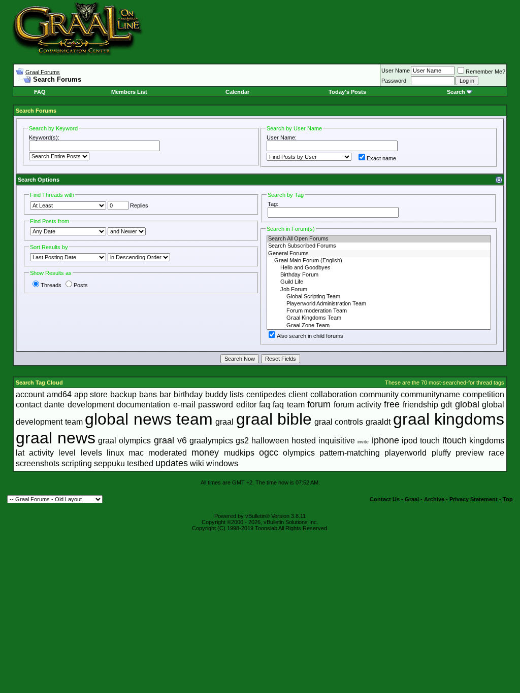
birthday (188, 394)
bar (165, 394)
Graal (412, 499)
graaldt (378, 422)
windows (222, 463)
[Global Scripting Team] (379, 296)
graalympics (211, 440)
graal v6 (170, 440)
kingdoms (486, 440)
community (379, 394)
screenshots (37, 463)
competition (483, 394)
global (467, 404)
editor (246, 404)
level (67, 452)
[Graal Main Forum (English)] (379, 260)
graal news (55, 438)
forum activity (357, 404)
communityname (430, 394)
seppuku (109, 463)
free (392, 404)
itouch (454, 440)
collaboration (333, 394)
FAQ (40, 92)
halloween (270, 440)
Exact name (381, 158)
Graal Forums (42, 72)
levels (91, 452)
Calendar (237, 92)
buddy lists (224, 394)
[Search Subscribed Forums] (379, 246)
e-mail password (203, 404)
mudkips (239, 452)
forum (319, 404)
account (30, 394)
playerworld (405, 452)
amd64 (59, 394)
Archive (434, 499)
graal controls (339, 422)
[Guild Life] (379, 282)
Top (508, 499)
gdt (446, 404)
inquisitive (336, 440)
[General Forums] (379, 253)
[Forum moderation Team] (379, 311)
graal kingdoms (449, 419)
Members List (129, 92)
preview (470, 452)
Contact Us (385, 499)
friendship (420, 404)
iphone (385, 440)
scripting (76, 463)
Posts (81, 285)
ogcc (268, 452)
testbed (140, 463)
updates (171, 463)
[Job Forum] (379, 289)
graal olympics (124, 440)
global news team (149, 419)
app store (91, 394)
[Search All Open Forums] (379, 238)
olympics (299, 452)
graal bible (274, 419)
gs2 (242, 440)
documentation (143, 404)
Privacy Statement (473, 499)
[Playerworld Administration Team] (379, 303)
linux (115, 452)
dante (54, 404)
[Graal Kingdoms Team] (379, 318)
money (205, 452)
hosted (303, 440)
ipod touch (421, 440)
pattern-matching (349, 452)
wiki (197, 463)
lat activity (35, 452)
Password (393, 81)
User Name (395, 70)
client (298, 394)
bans (148, 394)
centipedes (266, 394)
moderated (167, 452)
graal (224, 422)
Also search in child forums (310, 336)
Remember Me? (485, 71)
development (91, 404)
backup (123, 394)
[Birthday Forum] (379, 275)
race (496, 452)
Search (456, 92)
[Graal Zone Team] (379, 325)
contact (29, 404)
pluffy (441, 452)
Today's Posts (347, 92)
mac (136, 452)
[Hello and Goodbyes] (379, 267)
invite (363, 441)
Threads (51, 285)
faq (264, 404)
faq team (288, 404)
